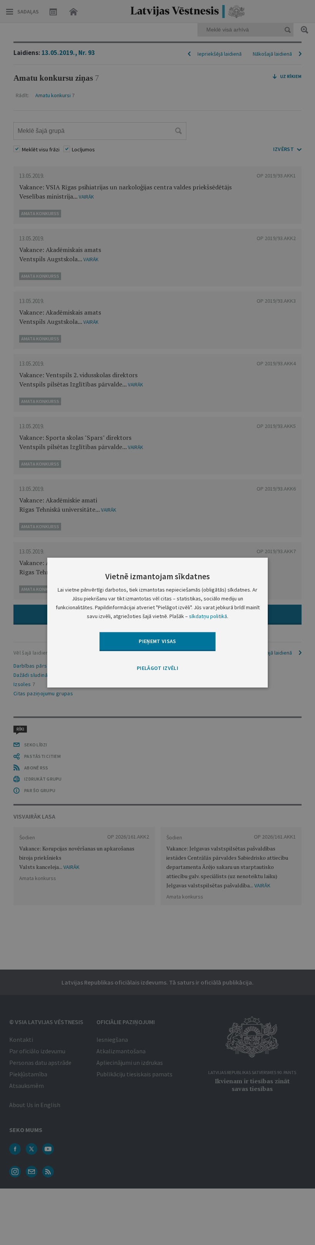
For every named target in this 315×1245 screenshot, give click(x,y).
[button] (157, 668)
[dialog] (157, 622)
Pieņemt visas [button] (157, 641)
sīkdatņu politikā (208, 616)
